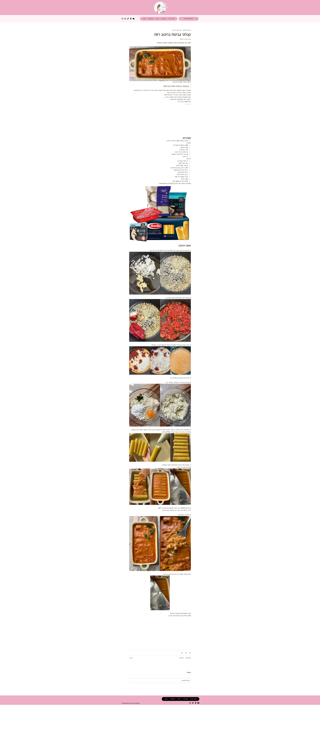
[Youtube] (133, 19)
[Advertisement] (50, 730)
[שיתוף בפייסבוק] (190, 653)
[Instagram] (125, 19)
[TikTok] (128, 19)
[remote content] (160, 120)
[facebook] (131, 19)
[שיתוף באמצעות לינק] (186, 653)
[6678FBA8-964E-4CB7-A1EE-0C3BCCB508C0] (123, 19)
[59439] (196, 703)
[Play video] (160, 592)
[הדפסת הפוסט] (182, 653)
